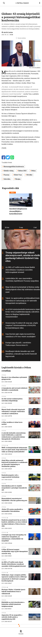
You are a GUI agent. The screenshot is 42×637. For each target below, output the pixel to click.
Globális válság (8, 171)
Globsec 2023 (22, 171)
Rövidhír (29, 175)
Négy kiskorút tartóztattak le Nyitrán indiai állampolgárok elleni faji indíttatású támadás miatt (22, 289)
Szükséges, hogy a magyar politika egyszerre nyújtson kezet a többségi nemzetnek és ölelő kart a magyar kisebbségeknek (14, 578)
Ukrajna (17, 179)
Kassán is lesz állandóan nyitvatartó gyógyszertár (14, 378)
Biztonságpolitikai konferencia (14, 166)
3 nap (21, 227)
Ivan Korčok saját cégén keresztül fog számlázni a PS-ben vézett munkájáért (20, 335)
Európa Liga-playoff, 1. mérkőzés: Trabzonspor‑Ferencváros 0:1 (18, 344)
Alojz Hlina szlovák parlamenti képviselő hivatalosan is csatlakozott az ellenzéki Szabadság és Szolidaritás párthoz (14, 463)
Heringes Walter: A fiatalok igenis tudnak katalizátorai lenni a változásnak (13, 591)
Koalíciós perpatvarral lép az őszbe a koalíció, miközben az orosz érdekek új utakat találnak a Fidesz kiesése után (14, 523)
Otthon (33, 171)
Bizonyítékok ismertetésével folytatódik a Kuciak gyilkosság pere (14, 499)
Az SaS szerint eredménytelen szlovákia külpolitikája (12, 400)
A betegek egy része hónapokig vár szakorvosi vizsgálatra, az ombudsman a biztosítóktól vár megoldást (14, 538)
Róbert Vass (18, 175)
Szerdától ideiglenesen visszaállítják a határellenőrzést (18, 211)
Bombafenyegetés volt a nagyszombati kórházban (10, 476)
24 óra (7, 227)
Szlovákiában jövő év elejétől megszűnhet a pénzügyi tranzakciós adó (14, 488)
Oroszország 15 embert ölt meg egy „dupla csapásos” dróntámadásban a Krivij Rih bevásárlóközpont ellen (21, 325)
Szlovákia (7, 179)
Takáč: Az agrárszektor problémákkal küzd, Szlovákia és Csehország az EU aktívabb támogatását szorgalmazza (22, 300)
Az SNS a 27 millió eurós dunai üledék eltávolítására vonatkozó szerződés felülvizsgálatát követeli (20, 269)
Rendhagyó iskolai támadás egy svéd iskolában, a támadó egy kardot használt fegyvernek (21, 353)
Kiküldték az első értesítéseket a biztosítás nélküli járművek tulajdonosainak (13, 604)
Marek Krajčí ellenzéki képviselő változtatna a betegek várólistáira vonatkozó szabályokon (13, 411)
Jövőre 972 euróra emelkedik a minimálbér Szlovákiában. (12, 510)
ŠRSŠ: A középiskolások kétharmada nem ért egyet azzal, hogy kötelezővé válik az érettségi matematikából (14, 450)
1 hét (35, 227)
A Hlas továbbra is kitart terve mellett (12, 423)
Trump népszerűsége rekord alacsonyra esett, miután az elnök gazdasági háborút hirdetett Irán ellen (22, 256)
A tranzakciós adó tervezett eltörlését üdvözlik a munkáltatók (14, 389)
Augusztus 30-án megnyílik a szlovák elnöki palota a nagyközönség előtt (12, 617)
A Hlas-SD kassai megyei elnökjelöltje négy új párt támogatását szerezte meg (15, 551)
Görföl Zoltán (8, 32)
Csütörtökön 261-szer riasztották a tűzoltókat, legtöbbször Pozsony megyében (22, 279)
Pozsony (6, 175)
